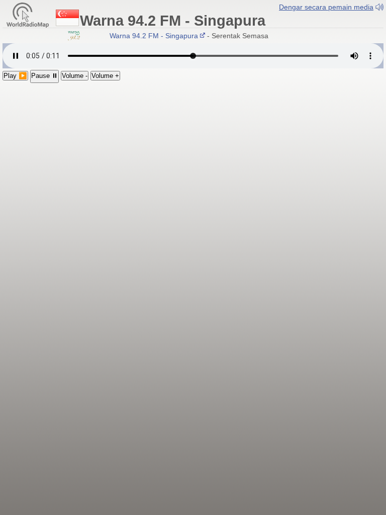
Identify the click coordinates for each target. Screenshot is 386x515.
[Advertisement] (193, 158)
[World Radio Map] (28, 14)
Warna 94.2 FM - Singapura (152, 36)
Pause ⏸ (44, 75)
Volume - (74, 75)
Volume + (105, 75)
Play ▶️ (15, 75)
